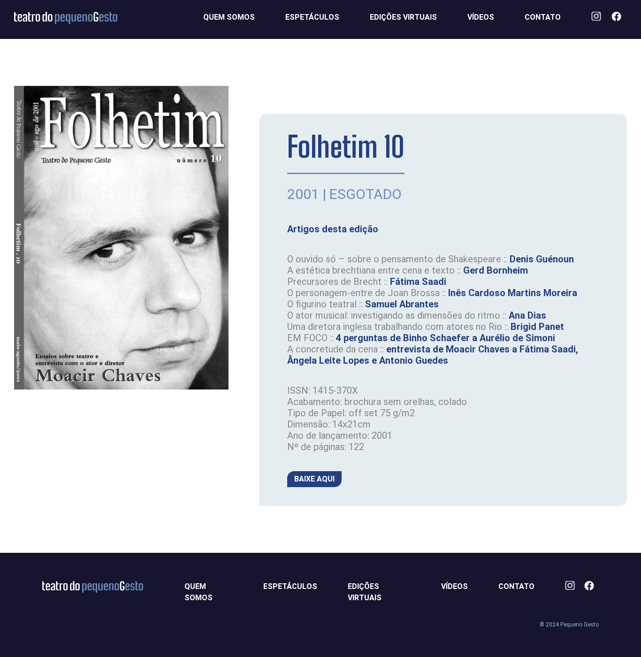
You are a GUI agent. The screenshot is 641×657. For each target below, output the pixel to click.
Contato (543, 17)
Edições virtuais (403, 17)
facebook (619, 17)
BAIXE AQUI (314, 478)
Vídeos (480, 17)
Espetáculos (312, 17)
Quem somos (229, 17)
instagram (599, 17)
